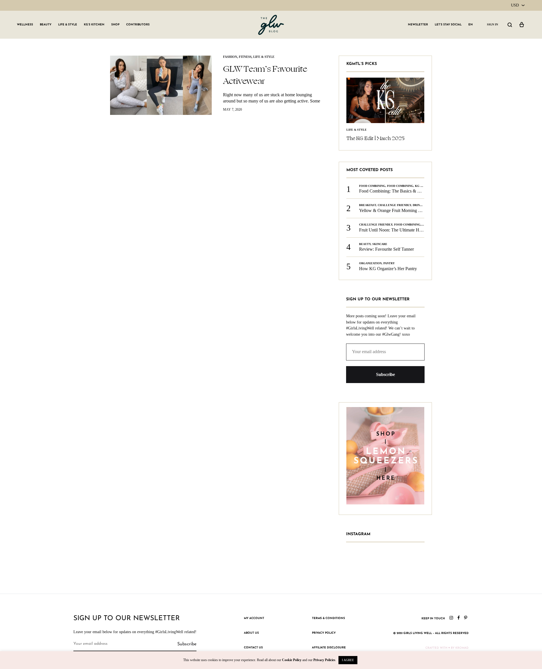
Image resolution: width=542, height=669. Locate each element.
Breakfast (367, 205)
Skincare (379, 244)
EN (470, 24)
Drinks (418, 205)
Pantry (389, 263)
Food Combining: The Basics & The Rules (397, 191)
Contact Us (253, 647)
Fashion (230, 56)
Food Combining (372, 185)
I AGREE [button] (348, 660)
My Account (254, 618)
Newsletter (418, 24)
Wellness (25, 24)
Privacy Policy (324, 633)
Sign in (492, 24)
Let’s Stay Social (448, 24)
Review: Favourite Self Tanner (386, 249)
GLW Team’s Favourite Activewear (265, 75)
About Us (251, 633)
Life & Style (67, 24)
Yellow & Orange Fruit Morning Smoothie (397, 210)
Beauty (45, 24)
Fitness (245, 56)
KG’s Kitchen (94, 24)
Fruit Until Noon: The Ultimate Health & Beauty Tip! (407, 230)
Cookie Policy (291, 660)
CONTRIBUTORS (138, 24)
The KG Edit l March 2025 (375, 138)
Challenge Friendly (394, 205)
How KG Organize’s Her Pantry (388, 268)
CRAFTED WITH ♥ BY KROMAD (447, 648)
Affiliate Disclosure (329, 647)
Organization (370, 263)
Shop (115, 24)
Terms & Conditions (328, 618)
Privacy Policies (324, 660)
